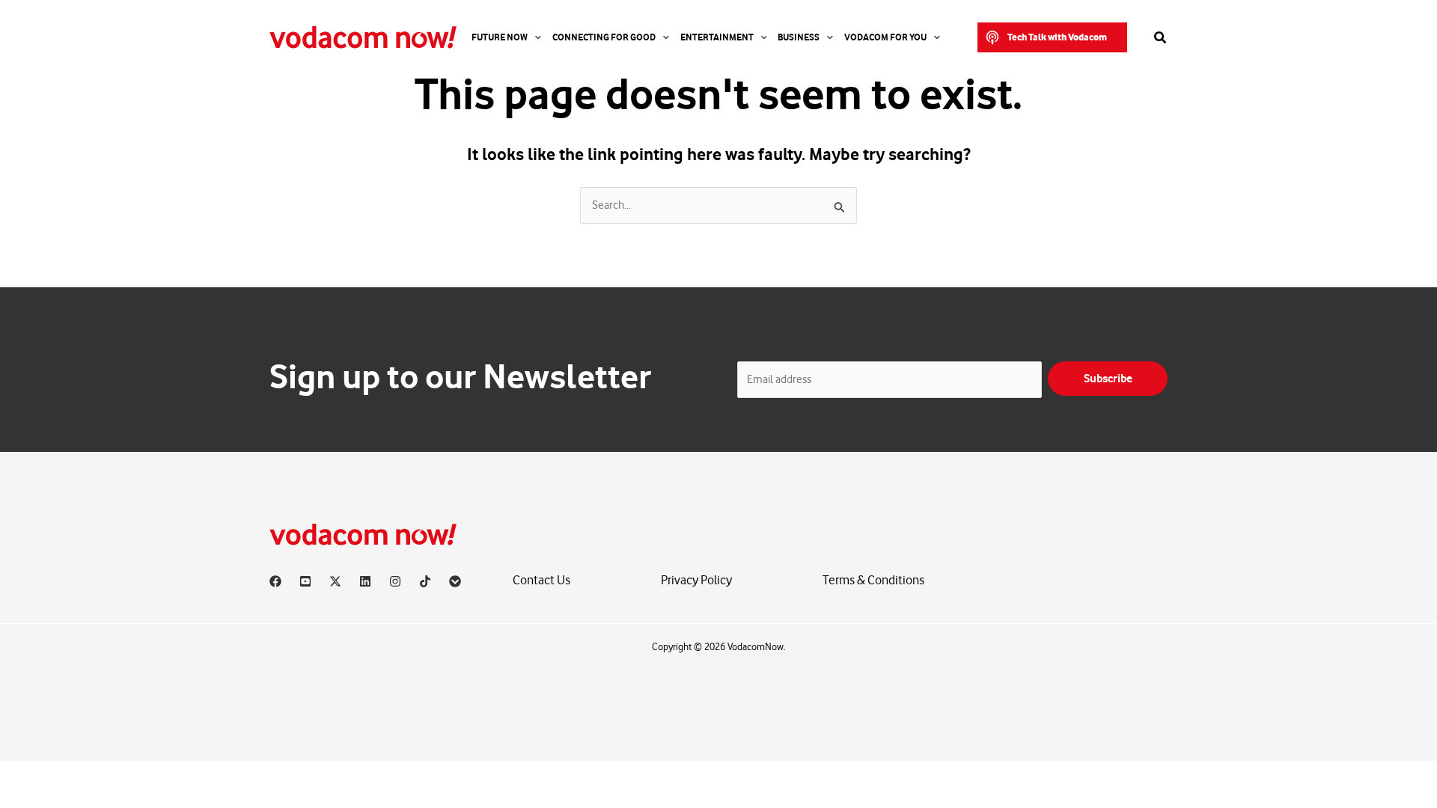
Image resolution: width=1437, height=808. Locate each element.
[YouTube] (305, 581)
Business (799, 37)
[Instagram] (395, 581)
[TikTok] (425, 581)
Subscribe (1108, 378)
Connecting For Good (604, 37)
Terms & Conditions (873, 580)
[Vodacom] (455, 581)
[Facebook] (275, 581)
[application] (534, 37)
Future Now (500, 37)
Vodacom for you (885, 37)
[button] (1052, 37)
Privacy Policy (696, 580)
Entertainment (717, 37)
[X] (335, 581)
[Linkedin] (365, 581)
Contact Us (541, 580)
